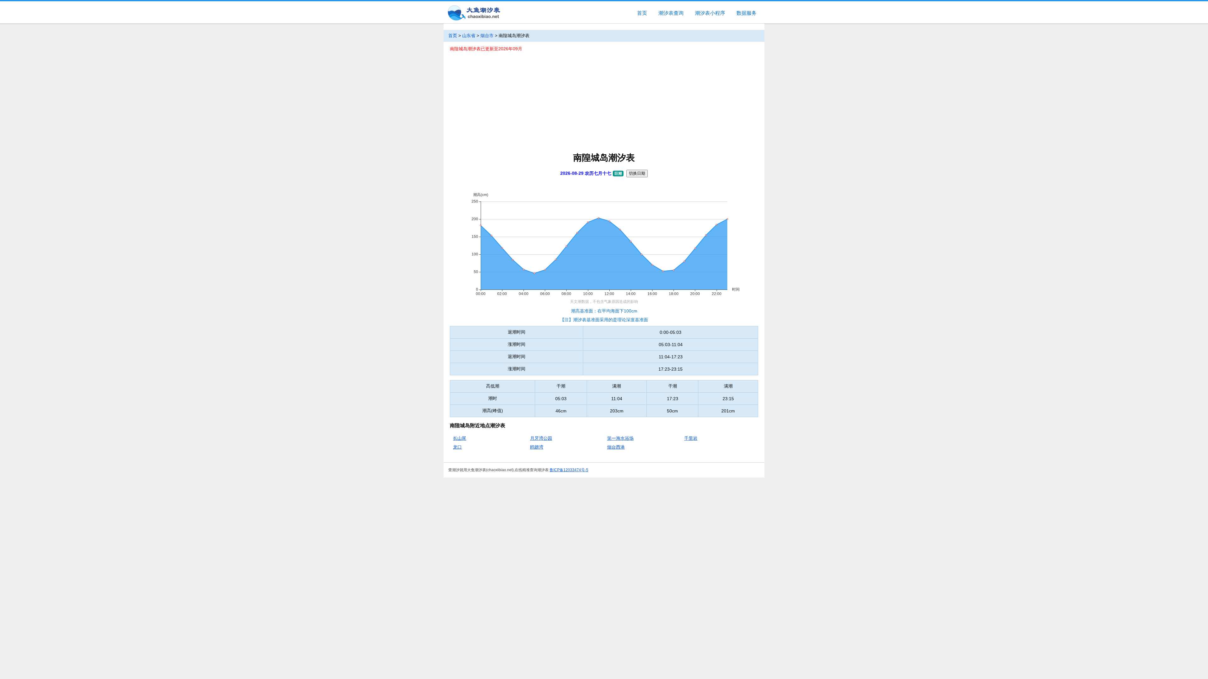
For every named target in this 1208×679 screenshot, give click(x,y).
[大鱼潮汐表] (473, 13)
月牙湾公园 (541, 438)
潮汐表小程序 (710, 13)
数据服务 (746, 13)
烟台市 (487, 35)
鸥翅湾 (536, 447)
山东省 (468, 35)
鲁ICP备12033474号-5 (569, 470)
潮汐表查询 (671, 13)
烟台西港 (616, 447)
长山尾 (459, 438)
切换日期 (637, 173)
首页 (642, 13)
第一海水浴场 (620, 438)
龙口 (457, 447)
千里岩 (690, 438)
